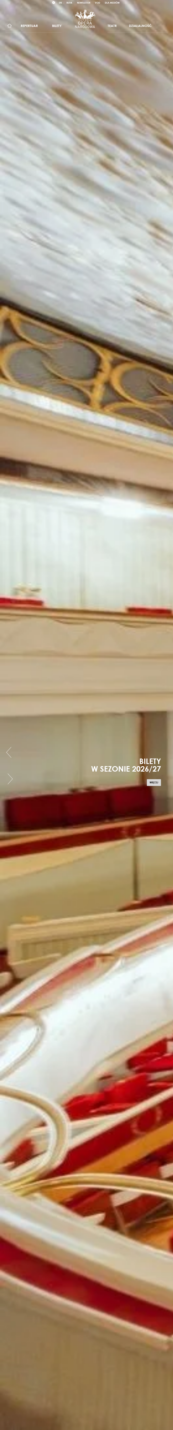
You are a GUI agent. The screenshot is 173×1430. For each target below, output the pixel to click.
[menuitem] (10, 26)
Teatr (112, 26)
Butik (69, 2)
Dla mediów (112, 2)
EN (60, 2)
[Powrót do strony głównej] (85, 18)
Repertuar (29, 26)
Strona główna (10, 26)
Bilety (57, 26)
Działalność (140, 26)
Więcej (155, 783)
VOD (97, 2)
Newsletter (83, 2)
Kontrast (54, 2)
